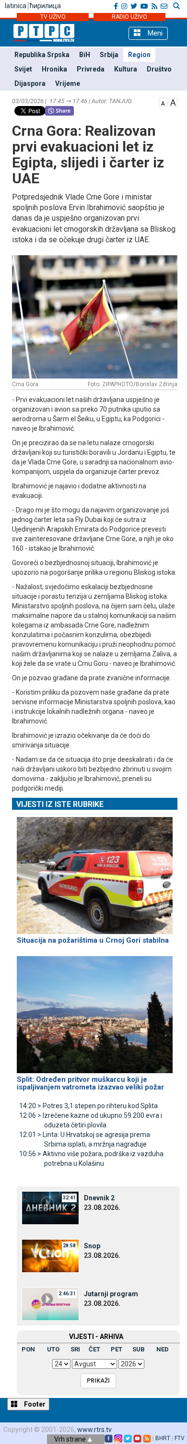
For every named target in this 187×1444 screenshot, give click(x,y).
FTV (180, 1438)
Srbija (109, 55)
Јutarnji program (111, 1294)
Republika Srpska (42, 55)
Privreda (91, 69)
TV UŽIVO (53, 16)
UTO (53, 1349)
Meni (154, 33)
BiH (84, 55)
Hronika (54, 69)
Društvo (159, 69)
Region (139, 55)
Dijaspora (30, 83)
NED (162, 1349)
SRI (75, 1349)
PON (28, 1349)
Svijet (23, 69)
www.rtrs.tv (94, 1429)
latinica (15, 6)
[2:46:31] (50, 1303)
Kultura (125, 69)
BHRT (162, 1438)
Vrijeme (67, 83)
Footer (34, 1404)
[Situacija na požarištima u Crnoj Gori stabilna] (95, 871)
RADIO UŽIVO (129, 16)
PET (116, 1349)
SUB (138, 1349)
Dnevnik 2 (99, 1198)
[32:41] (50, 1207)
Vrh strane (70, 1439)
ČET (94, 1349)
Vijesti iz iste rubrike (60, 804)
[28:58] (50, 1255)
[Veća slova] (173, 102)
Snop (92, 1246)
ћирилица (45, 6)
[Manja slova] (163, 102)
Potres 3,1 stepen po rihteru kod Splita (88, 1106)
